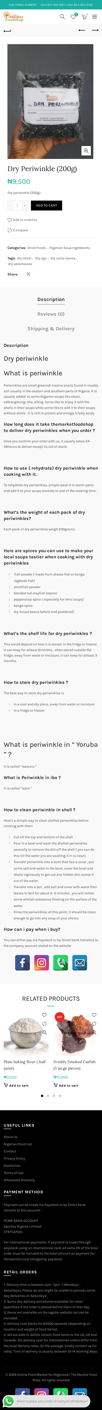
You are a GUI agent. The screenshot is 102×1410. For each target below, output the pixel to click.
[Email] (80, 963)
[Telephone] (61, 963)
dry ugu (41, 258)
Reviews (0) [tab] (51, 314)
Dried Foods (36, 248)
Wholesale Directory (19, 1180)
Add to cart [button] (19, 1085)
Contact (10, 1151)
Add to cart (46, 205)
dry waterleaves (20, 264)
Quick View (44, 1032)
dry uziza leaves (63, 258)
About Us (11, 1137)
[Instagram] (42, 963)
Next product (94, 30)
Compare (20, 230)
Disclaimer (12, 1166)
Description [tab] (51, 299)
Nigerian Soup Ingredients (70, 248)
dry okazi (24, 258)
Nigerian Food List (18, 1144)
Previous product (82, 30)
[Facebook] (22, 963)
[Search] (62, 16)
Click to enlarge (86, 150)
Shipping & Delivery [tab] (51, 328)
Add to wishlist (25, 220)
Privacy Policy (14, 1158)
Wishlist (76, 14)
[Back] (7, 30)
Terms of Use (14, 1173)
